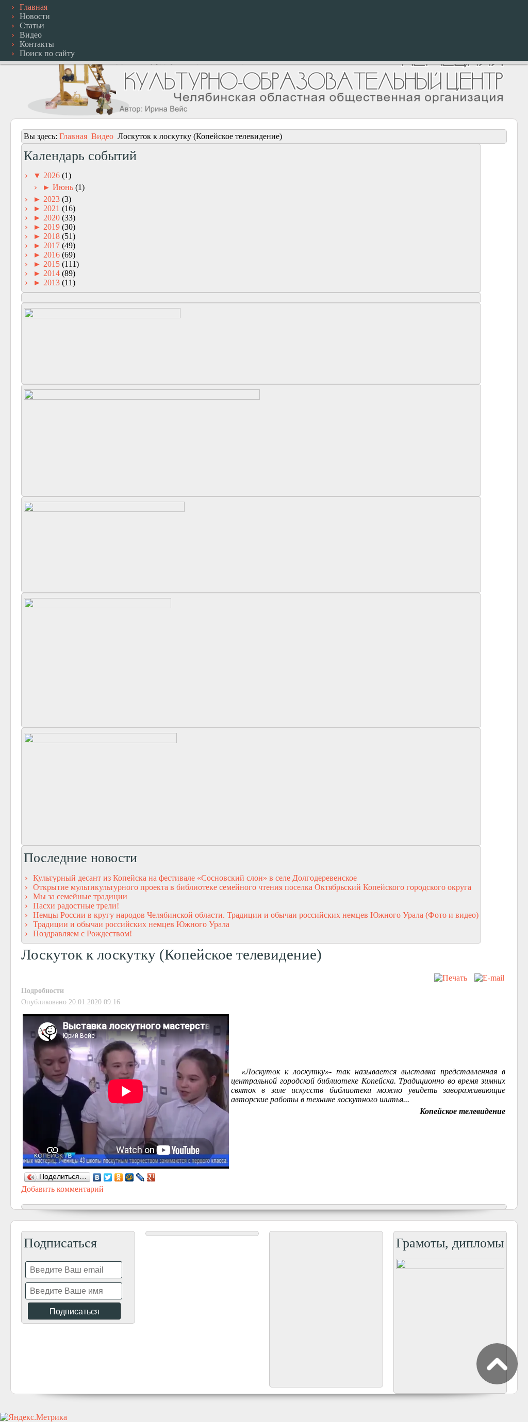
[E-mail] (489, 977)
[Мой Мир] (129, 1177)
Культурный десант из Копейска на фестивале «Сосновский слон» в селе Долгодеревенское (195, 877)
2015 (52, 264)
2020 (52, 217)
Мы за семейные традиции (80, 896)
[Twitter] (108, 1177)
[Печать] (450, 977)
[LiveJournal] (140, 1177)
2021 (52, 208)
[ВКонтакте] (97, 1177)
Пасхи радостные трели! (76, 905)
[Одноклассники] (118, 1177)
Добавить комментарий (62, 1189)
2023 (52, 199)
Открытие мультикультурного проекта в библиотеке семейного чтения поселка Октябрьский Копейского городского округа (252, 887)
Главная (73, 136)
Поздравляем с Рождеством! (82, 933)
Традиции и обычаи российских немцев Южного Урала (131, 924)
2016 (52, 254)
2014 (52, 273)
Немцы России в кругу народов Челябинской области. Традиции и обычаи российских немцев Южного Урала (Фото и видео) (255, 915)
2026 (52, 175)
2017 (52, 245)
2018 (52, 236)
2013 (52, 282)
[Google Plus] (151, 1177)
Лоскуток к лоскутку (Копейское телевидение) (171, 954)
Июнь (64, 187)
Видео (102, 136)
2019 (52, 226)
